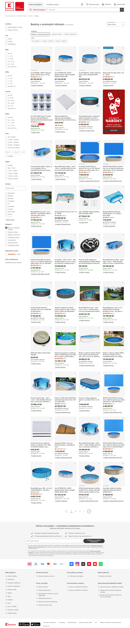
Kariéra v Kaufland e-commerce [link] (78, 590)
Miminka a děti (12, 589)
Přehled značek (12, 613)
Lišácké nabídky (12, 576)
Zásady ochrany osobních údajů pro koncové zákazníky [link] (110, 596)
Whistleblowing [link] (72, 622)
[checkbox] (14, 27)
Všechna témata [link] (43, 587)
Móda (9, 596)
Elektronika (11, 579)
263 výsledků (69, 25)
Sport (9, 603)
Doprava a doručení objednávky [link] (47, 601)
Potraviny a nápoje (13, 610)
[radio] (14, 53)
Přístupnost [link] (46, 626)
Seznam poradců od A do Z (46, 576)
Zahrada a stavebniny (14, 583)
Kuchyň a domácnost (14, 586)
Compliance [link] (62, 622)
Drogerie (10, 600)
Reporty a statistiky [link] (105, 576)
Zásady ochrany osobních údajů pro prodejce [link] (110, 591)
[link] (53, 4)
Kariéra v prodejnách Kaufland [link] (78, 587)
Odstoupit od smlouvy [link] (44, 598)
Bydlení (10, 593)
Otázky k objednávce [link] (44, 590)
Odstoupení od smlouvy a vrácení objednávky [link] (48, 594)
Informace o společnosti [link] (49, 622)
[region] (16, 139)
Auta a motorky (12, 606)
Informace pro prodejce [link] (76, 576)
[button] (40, 34)
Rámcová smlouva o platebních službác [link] (111, 587)
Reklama (33, 70)
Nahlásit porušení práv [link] (45, 605)
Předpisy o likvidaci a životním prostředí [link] (110, 622)
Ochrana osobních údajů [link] (85, 622)
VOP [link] (96, 622)
